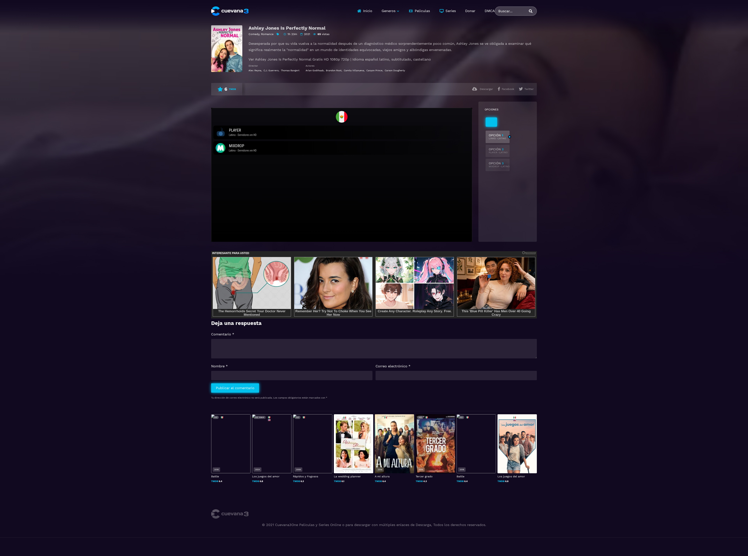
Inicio (367, 11)
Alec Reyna (255, 70)
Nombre (219, 366)
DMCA (490, 11)
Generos (388, 11)
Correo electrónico (393, 366)
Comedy (254, 34)
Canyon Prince (374, 70)
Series (450, 11)
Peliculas (422, 11)
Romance (267, 34)
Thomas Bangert (290, 70)
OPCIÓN (497, 136)
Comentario (222, 334)
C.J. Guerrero (271, 70)
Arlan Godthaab (315, 70)
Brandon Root (333, 70)
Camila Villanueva (354, 70)
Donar (470, 11)
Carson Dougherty (395, 70)
